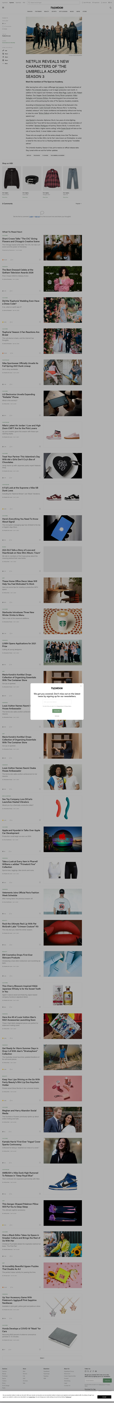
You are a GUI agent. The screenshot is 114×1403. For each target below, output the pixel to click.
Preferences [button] (68, 1397)
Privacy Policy (68, 706)
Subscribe (57, 711)
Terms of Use (60, 706)
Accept (104, 1397)
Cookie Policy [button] (32, 1397)
